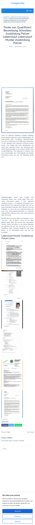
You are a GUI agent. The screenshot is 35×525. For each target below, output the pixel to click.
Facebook (5, 425)
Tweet (11, 425)
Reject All (17, 521)
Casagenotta (17, 3)
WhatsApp (18, 425)
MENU (30, 11)
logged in (11, 440)
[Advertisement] (17, 68)
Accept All (17, 511)
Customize (17, 516)
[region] (17, 508)
